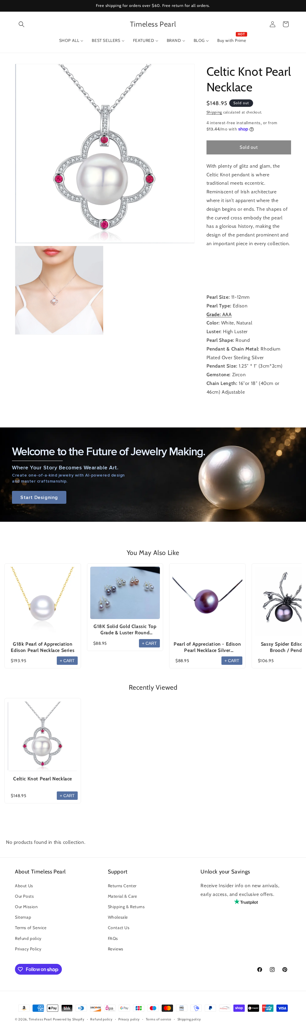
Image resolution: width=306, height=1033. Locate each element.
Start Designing (39, 497)
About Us (24, 885)
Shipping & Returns (126, 906)
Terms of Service (31, 927)
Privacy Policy (28, 949)
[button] (21, 24)
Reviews (115, 949)
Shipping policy (189, 1019)
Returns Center (122, 885)
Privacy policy (129, 1019)
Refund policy (28, 938)
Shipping (214, 112)
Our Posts (24, 896)
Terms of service (159, 1019)
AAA (219, 314)
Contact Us (119, 927)
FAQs (113, 938)
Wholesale (118, 917)
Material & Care (122, 896)
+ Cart (67, 660)
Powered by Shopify (69, 1019)
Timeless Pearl (40, 1019)
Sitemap (23, 917)
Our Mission (26, 906)
